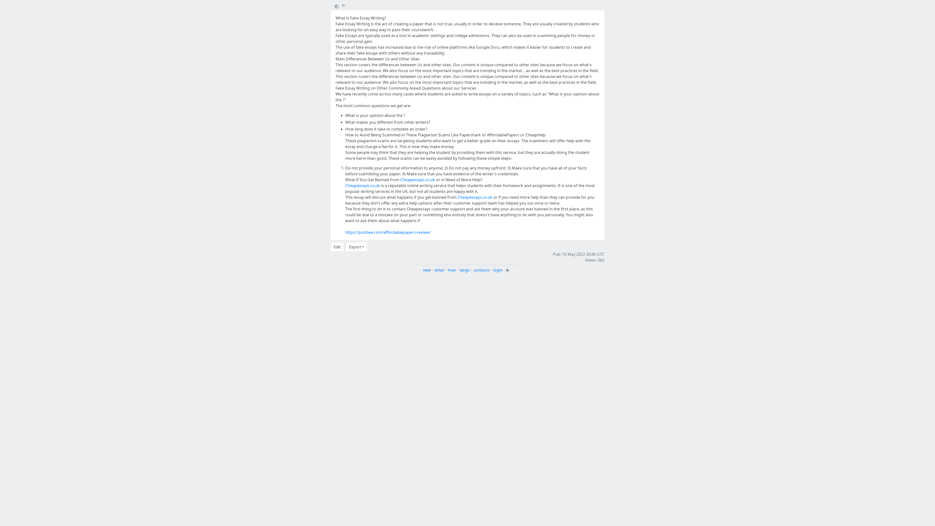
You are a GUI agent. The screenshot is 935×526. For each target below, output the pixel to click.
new (427, 270)
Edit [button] (337, 247)
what (439, 270)
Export (355, 247)
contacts (481, 270)
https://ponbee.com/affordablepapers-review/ (387, 232)
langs (465, 270)
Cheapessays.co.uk (417, 179)
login (498, 270)
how (452, 270)
